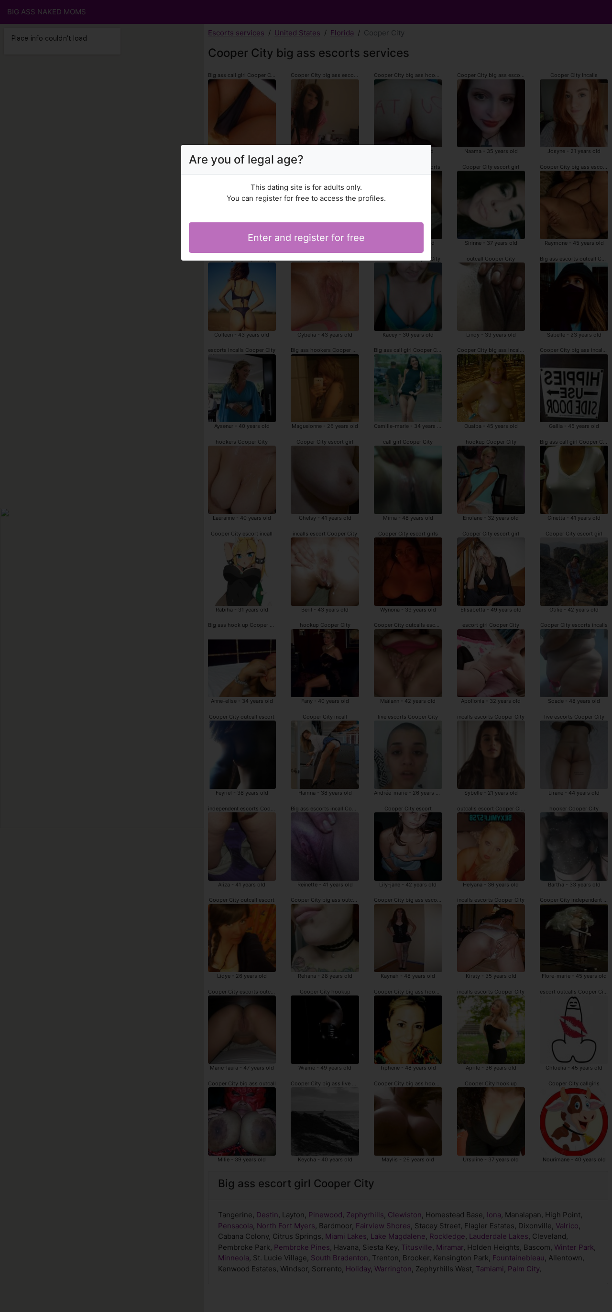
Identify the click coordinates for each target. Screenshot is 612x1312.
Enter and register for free (306, 237)
